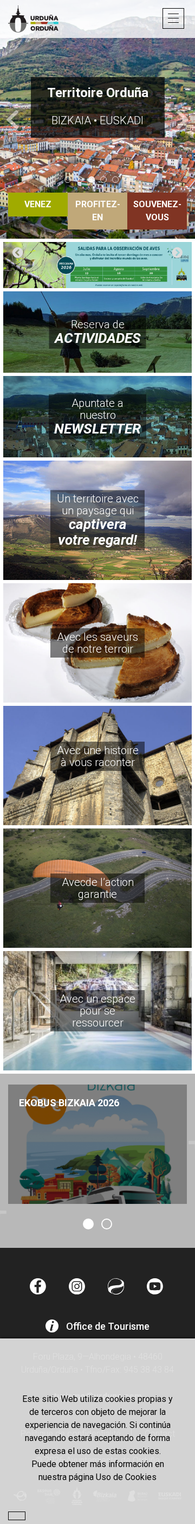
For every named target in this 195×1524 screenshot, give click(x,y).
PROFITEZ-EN (97, 210)
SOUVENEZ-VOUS (157, 210)
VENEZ (37, 204)
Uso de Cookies (126, 1477)
